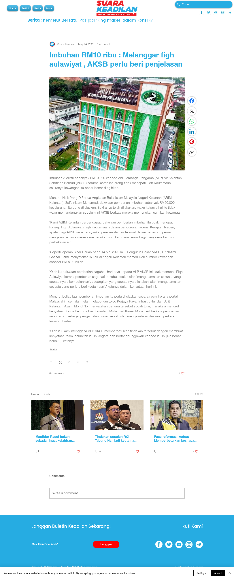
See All (199, 393)
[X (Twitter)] (191, 111)
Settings (201, 573)
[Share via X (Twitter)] (60, 362)
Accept (218, 573)
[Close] (229, 573)
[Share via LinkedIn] (69, 362)
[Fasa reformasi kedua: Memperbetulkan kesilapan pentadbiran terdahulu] (176, 415)
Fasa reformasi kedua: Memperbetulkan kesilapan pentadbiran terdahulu (175, 438)
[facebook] (201, 12)
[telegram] (230, 12)
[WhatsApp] (192, 121)
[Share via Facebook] (51, 362)
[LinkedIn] (192, 131)
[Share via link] (78, 362)
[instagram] (223, 12)
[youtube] (216, 12)
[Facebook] (192, 101)
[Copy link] (192, 152)
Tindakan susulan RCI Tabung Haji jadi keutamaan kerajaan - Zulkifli (116, 438)
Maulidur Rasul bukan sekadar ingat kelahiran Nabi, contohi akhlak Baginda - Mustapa (53, 438)
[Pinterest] (192, 142)
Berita (53, 349)
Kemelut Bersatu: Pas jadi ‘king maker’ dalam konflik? (98, 20)
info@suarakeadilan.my (189, 567)
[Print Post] (87, 362)
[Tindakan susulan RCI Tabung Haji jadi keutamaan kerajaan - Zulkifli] (117, 415)
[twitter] (208, 12)
